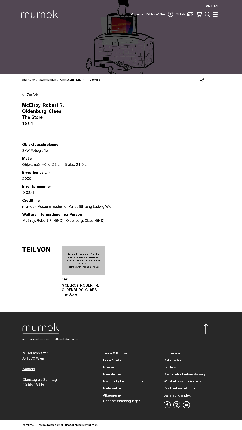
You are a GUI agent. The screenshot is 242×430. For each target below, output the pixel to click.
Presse (108, 367)
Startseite (28, 79)
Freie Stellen (113, 360)
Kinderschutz (174, 367)
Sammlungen (47, 79)
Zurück (32, 95)
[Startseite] (40, 15)
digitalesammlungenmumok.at (83, 267)
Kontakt (28, 369)
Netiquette (112, 388)
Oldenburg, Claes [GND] (85, 221)
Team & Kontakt (116, 353)
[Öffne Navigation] (215, 14)
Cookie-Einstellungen (180, 388)
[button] (152, 14)
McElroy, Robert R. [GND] (43, 221)
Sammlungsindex (177, 395)
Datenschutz (174, 360)
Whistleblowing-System (182, 381)
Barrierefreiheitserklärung (184, 374)
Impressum (172, 353)
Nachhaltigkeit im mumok (123, 381)
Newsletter (112, 374)
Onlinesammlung (70, 79)
